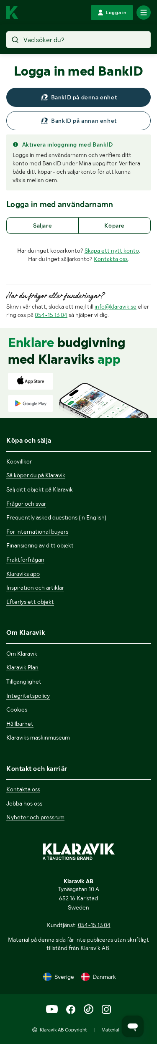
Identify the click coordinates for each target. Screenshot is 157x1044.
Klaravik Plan (22, 667)
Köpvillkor (19, 461)
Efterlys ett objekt (30, 601)
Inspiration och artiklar (35, 587)
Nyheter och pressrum (35, 817)
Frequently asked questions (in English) (56, 517)
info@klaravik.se (115, 306)
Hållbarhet (19, 723)
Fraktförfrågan (25, 559)
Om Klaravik (21, 653)
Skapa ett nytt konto (112, 250)
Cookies (16, 709)
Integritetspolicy (28, 695)
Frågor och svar (26, 503)
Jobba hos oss (24, 803)
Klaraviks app (23, 573)
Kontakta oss (111, 259)
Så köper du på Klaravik (35, 475)
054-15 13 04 (51, 315)
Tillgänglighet (23, 681)
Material (110, 1030)
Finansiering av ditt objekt (40, 545)
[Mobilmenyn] (143, 12)
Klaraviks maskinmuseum (38, 737)
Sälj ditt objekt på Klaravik (39, 489)
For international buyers (37, 531)
